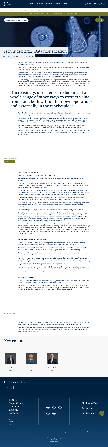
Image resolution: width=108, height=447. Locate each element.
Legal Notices (56, 438)
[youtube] (54, 413)
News (10, 419)
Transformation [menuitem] (39, 14)
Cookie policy (49, 432)
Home (5, 10)
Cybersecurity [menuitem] (58, 14)
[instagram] (60, 407)
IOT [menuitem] (76, 14)
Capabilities (39, 3)
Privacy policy (36, 432)
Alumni (11, 424)
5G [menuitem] (51, 14)
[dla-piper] (8, 3)
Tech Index (19, 10)
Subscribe (87, 408)
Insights (57, 3)
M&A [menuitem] (47, 14)
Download (8, 161)
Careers (65, 3)
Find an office (90, 403)
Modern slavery (62, 432)
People (31, 3)
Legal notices (23, 432)
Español (103, 4)
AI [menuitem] (65, 14)
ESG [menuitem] (31, 14)
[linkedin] (48, 407)
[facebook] (48, 413)
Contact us (88, 413)
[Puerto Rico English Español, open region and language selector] (95, 4)
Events (11, 421)
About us (49, 3)
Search (88, 3)
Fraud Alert (75, 432)
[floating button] (101, 413)
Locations (12, 417)
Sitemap (84, 432)
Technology (9, 387)
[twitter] (54, 407)
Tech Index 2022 (28, 10)
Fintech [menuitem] (70, 14)
